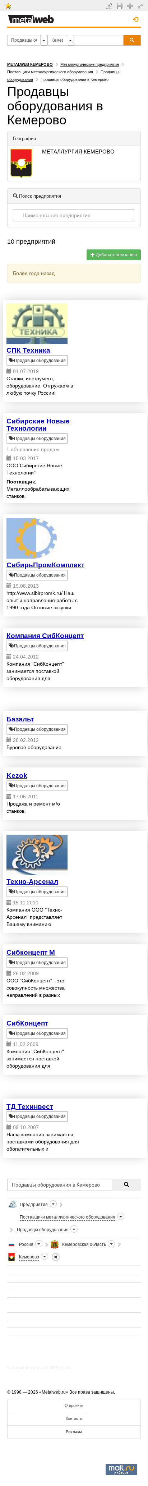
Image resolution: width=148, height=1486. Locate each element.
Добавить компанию (116, 254)
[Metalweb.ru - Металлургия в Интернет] (31, 17)
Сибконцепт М (30, 952)
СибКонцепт (27, 1023)
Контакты (74, 1418)
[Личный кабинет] (141, 5)
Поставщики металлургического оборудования (50, 72)
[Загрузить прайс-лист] (120, 5)
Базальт (20, 719)
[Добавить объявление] (110, 5)
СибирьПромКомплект (45, 565)
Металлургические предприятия (89, 64)
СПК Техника (28, 350)
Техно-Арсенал (32, 881)
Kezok (16, 775)
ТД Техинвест (29, 1106)
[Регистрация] (131, 5)
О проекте (74, 1405)
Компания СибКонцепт (45, 635)
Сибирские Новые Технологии (38, 424)
